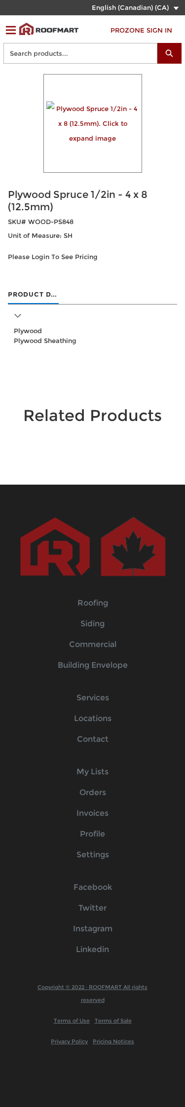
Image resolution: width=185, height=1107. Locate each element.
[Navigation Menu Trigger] (10, 30)
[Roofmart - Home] (48, 29)
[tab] (33, 295)
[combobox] (76, 53)
